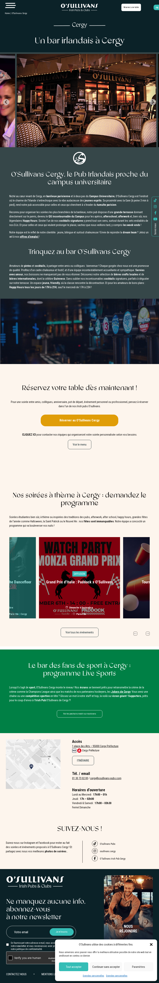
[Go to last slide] (6, 102)
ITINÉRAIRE (83, 760)
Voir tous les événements (80, 632)
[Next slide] (153, 102)
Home (7, 13)
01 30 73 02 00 (80, 778)
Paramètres (138, 967)
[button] (151, 944)
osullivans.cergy (107, 851)
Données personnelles (93, 975)
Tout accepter (73, 967)
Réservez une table (131, 7)
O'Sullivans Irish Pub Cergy (112, 858)
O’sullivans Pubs (107, 844)
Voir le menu (79, 444)
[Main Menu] (10, 5)
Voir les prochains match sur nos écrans (79, 714)
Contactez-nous (16, 974)
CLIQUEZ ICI (29, 434)
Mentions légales (52, 974)
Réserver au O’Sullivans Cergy (79, 420)
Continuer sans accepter (106, 967)
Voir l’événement (79, 576)
